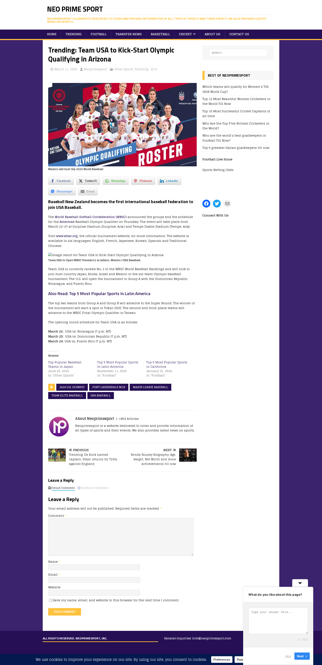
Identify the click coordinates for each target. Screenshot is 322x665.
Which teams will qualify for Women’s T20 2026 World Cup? (235, 89)
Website (54, 587)
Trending (73, 34)
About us (212, 34)
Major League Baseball (150, 387)
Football (98, 34)
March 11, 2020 (65, 69)
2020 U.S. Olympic (72, 387)
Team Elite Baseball (67, 395)
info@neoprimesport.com (211, 638)
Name (53, 561)
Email (53, 574)
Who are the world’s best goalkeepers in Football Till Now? (234, 138)
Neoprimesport (95, 69)
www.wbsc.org (67, 236)
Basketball (160, 34)
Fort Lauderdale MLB (108, 387)
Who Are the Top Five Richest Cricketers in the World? (235, 126)
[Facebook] (206, 204)
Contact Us (239, 34)
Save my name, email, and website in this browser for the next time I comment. (116, 600)
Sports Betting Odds (218, 169)
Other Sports (123, 69)
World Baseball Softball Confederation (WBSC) (91, 217)
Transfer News (128, 34)
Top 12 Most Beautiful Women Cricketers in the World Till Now (236, 101)
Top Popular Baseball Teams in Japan (64, 364)
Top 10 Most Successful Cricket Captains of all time (236, 113)
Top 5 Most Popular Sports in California (166, 364)
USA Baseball (101, 395)
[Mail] (227, 204)
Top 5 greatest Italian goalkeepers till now (235, 147)
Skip (288, 656)
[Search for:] (238, 52)
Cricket (185, 34)
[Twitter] (217, 204)
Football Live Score (217, 159)
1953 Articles (129, 418)
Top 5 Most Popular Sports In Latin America (117, 364)
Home (52, 34)
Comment (57, 515)
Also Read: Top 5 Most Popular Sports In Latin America (99, 293)
